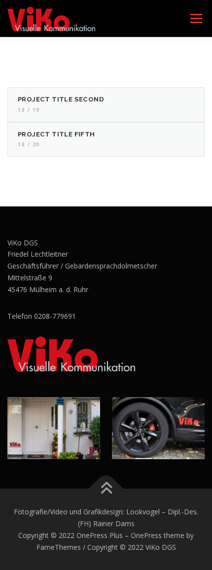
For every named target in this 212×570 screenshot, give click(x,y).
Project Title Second (61, 99)
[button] (191, 14)
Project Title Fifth (56, 134)
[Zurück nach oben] (106, 488)
